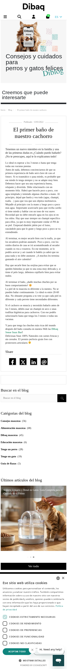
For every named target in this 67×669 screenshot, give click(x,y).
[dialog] (33, 621)
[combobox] (58, 578)
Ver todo (33, 566)
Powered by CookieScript (33, 665)
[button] (33, 557)
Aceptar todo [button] (17, 651)
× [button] (63, 578)
